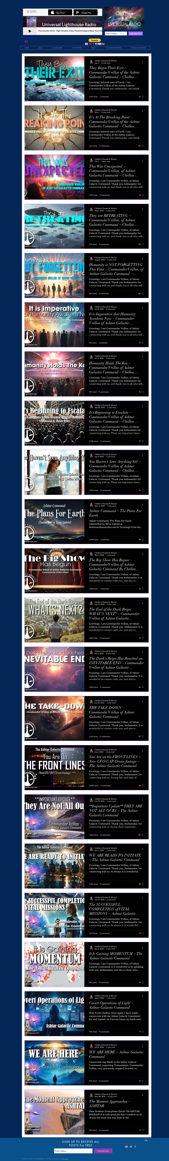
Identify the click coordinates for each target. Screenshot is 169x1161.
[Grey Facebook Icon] (135, 1146)
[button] (94, 42)
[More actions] (143, 61)
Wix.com (65, 1159)
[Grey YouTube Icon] (126, 1146)
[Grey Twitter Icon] (131, 1146)
